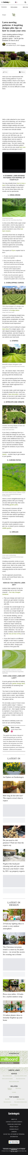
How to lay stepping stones (21, 1075)
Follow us (23, 72)
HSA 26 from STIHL (15, 634)
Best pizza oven (7, 1101)
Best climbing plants (7, 1075)
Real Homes (18, 1088)
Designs (23, 45)
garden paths (14, 504)
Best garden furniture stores (20, 1101)
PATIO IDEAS (14, 7)
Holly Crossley (12, 43)
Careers (14, 1131)
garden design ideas (18, 683)
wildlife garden (6, 528)
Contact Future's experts (14, 1121)
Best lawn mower (20, 1099)
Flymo (13, 250)
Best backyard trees (20, 1078)
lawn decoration (14, 394)
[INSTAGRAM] (12, 731)
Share (6, 72)
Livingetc (14, 1092)
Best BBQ (7, 1099)
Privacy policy (14, 1126)
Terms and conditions (14, 1124)
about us (14, 1119)
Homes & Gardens (10, 1089)
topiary (4, 454)
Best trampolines (14, 1104)
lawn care (22, 147)
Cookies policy (14, 1129)
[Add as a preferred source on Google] (14, 1142)
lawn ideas (5, 329)
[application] (14, 160)
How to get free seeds (14, 1081)
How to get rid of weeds (7, 1078)
